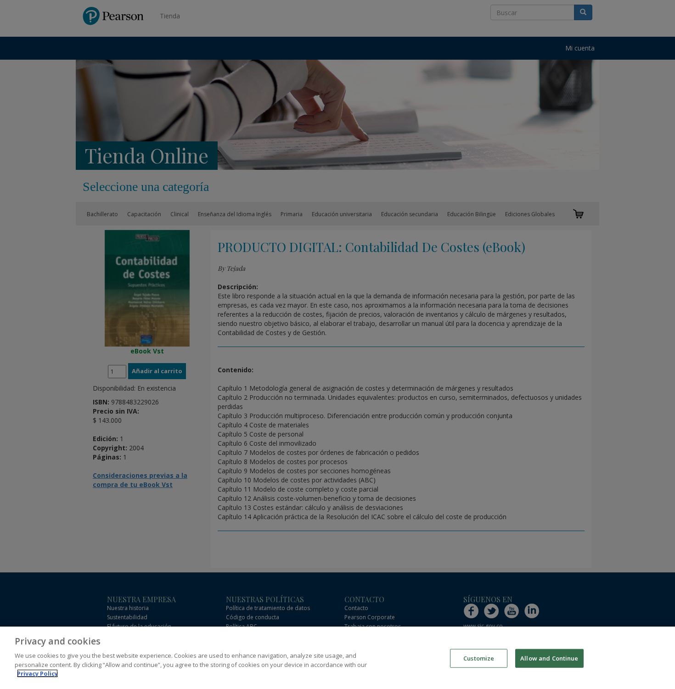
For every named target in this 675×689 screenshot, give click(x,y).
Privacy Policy (37, 673)
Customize (478, 658)
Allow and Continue (549, 658)
